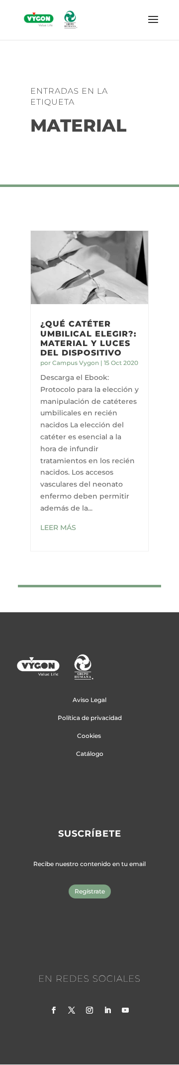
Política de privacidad (90, 717)
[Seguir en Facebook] (54, 1010)
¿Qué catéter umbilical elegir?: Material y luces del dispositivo (88, 338)
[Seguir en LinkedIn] (107, 1010)
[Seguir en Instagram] (89, 1010)
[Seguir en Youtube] (125, 1010)
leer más (58, 527)
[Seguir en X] (72, 1010)
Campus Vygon (75, 362)
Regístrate (90, 891)
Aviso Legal (89, 700)
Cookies (89, 735)
